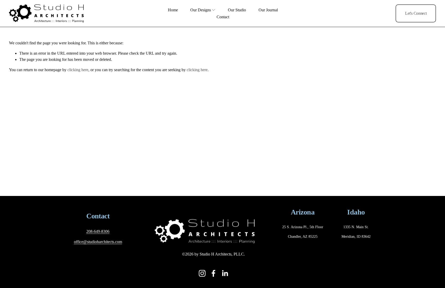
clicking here (77, 70)
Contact (223, 17)
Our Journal (268, 10)
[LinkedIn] (224, 273)
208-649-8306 (97, 231)
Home (173, 10)
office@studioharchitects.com (98, 242)
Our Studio (237, 10)
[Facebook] (213, 273)
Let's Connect (415, 13)
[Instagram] (202, 273)
